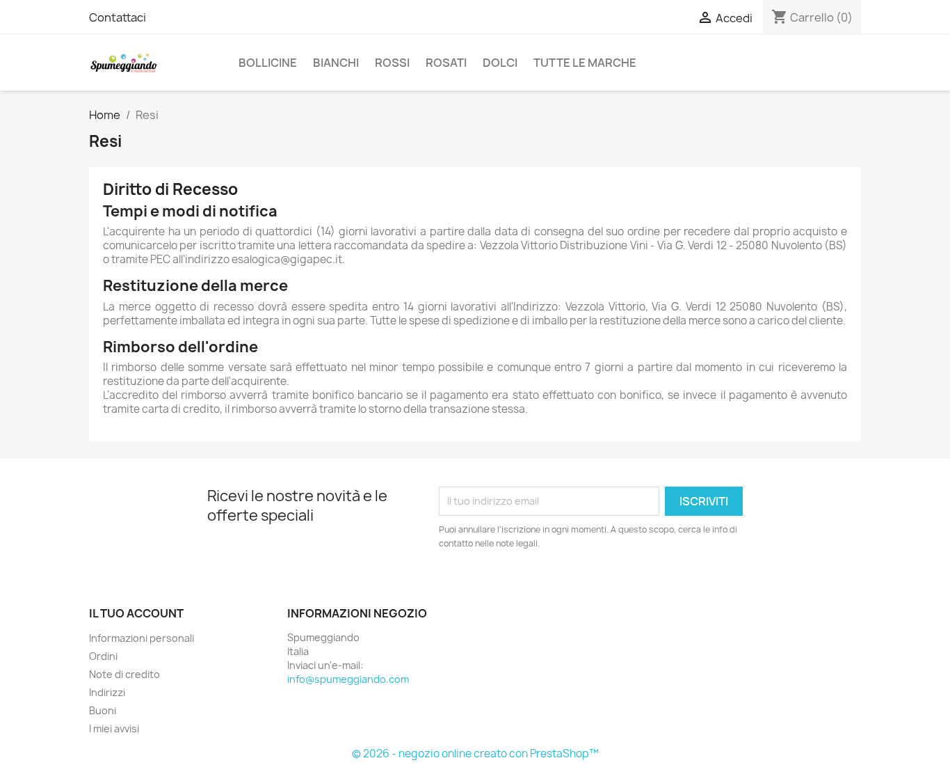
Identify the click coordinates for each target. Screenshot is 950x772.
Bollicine (268, 62)
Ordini (103, 656)
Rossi (392, 62)
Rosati (446, 62)
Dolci (500, 62)
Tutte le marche (584, 62)
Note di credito (124, 674)
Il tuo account (136, 613)
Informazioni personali (141, 638)
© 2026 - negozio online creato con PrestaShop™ (475, 753)
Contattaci (117, 17)
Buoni (102, 710)
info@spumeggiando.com (348, 679)
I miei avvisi (114, 728)
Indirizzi (107, 692)
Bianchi (336, 62)
